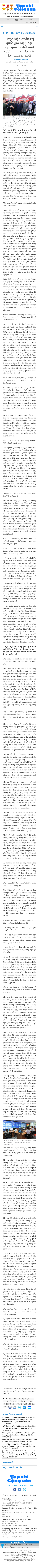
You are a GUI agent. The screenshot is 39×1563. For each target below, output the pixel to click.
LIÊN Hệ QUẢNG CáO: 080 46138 (16, 1547)
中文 (16, 20)
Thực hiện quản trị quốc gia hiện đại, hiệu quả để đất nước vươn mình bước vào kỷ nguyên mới (19, 47)
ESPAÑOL (32, 20)
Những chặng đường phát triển (19, 1486)
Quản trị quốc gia (26, 1401)
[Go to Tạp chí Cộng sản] (19, 7)
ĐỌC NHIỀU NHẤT (12, 1467)
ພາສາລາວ (9, 20)
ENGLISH (23, 20)
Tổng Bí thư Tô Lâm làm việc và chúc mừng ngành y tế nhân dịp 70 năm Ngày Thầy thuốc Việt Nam (18, 1446)
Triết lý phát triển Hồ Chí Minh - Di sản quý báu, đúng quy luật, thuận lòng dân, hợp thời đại (19, 1427)
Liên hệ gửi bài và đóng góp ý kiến (18, 1545)
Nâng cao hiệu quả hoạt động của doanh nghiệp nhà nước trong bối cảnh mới (19, 1441)
